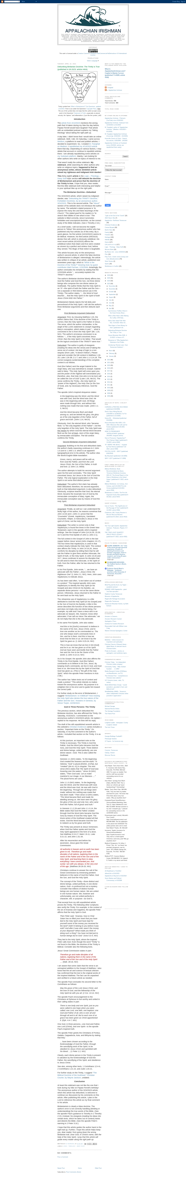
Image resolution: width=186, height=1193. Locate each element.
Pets (106, 254)
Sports (107, 264)
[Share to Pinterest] (96, 1144)
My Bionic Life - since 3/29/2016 (115, 252)
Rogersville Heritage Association (115, 599)
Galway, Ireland (109, 753)
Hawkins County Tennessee (113, 594)
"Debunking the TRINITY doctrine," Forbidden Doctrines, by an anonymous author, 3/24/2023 (77, 200)
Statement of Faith (80, 113)
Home (80, 1168)
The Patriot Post (110, 713)
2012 (109, 382)
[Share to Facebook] (94, 1144)
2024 (109, 281)
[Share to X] (92, 1144)
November (112, 289)
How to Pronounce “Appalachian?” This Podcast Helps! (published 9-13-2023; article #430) (116, 440)
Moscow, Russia (110, 755)
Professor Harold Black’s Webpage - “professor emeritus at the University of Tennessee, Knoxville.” (116, 571)
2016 (109, 374)
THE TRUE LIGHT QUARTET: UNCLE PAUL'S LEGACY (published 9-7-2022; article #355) (116, 534)
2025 (109, 278)
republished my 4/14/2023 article (83, 146)
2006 (109, 396)
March (111, 350)
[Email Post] (85, 1143)
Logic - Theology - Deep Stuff (74, 1146)
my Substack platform (66, 156)
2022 (109, 360)
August (111, 297)
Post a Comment (62, 1157)
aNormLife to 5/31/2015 (112, 873)
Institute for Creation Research (114, 624)
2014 (109, 376)
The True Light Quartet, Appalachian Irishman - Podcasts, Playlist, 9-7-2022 (116, 528)
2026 (109, 275)
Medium (60, 141)
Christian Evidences (78, 727)
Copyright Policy (91, 109)
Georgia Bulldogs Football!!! (113, 736)
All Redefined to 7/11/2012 (113, 871)
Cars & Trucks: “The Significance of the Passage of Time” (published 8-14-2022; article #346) (116, 508)
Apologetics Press (110, 621)
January (111, 356)
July (110, 300)
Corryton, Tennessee (111, 750)
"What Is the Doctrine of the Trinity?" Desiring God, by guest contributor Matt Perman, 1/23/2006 (77, 265)
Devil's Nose (109, 230)
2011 (109, 385)
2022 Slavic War (110, 218)
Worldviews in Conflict (112, 266)
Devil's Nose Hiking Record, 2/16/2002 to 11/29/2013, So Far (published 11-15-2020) (115, 413)
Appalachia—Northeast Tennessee (115, 220)
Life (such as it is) (110, 244)
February (112, 353)
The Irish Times (110, 727)
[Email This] (88, 1144)
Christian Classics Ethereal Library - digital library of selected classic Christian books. (116, 646)
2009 (109, 390)
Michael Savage (110, 706)
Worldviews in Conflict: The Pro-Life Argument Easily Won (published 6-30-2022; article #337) (116, 495)
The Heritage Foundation (112, 711)
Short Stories (109, 261)
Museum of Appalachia (112, 596)
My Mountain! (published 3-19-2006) (116, 456)
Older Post (98, 1168)
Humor (107, 242)
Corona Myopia (109, 227)
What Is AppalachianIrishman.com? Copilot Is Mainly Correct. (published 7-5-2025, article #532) (115, 73)
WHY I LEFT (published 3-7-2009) (115, 458)
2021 (109, 362)
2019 (109, 368)
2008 (109, 393)
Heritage (107, 237)
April (110, 308)
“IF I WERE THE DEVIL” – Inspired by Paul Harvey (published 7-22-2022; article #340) (116, 447)
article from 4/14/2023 (70, 123)
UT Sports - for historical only (114, 741)
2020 (109, 365)
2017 (109, 371)
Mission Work (109, 249)
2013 (109, 379)
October (111, 291)
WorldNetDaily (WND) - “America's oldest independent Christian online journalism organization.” (116, 693)
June (110, 303)
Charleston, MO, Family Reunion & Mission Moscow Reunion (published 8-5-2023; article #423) (116, 515)
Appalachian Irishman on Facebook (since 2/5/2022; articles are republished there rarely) (116, 145)
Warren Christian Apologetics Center (116, 631)
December (112, 286)
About (96, 203)
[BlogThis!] (90, 1144)
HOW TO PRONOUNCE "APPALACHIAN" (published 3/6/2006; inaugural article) (114, 433)
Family (107, 232)
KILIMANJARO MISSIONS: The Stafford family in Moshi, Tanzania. (116, 564)
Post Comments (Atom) (73, 1172)
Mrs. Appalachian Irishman (113, 90)
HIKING (107, 239)
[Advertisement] (70, 1162)
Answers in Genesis (111, 616)
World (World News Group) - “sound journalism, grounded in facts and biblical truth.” (116, 687)
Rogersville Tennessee (112, 601)
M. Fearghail (109, 87)
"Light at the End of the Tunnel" (114, 215)
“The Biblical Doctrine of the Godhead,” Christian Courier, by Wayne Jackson (77, 1075)
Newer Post (61, 1168)
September (112, 294)
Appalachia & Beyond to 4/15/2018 (115, 876)
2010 (109, 387)
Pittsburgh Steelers (111, 739)
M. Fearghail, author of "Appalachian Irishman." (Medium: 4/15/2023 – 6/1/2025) (116, 129)
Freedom (107, 235)
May (110, 305)
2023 (109, 283)
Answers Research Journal (113, 619)
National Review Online (112, 708)
